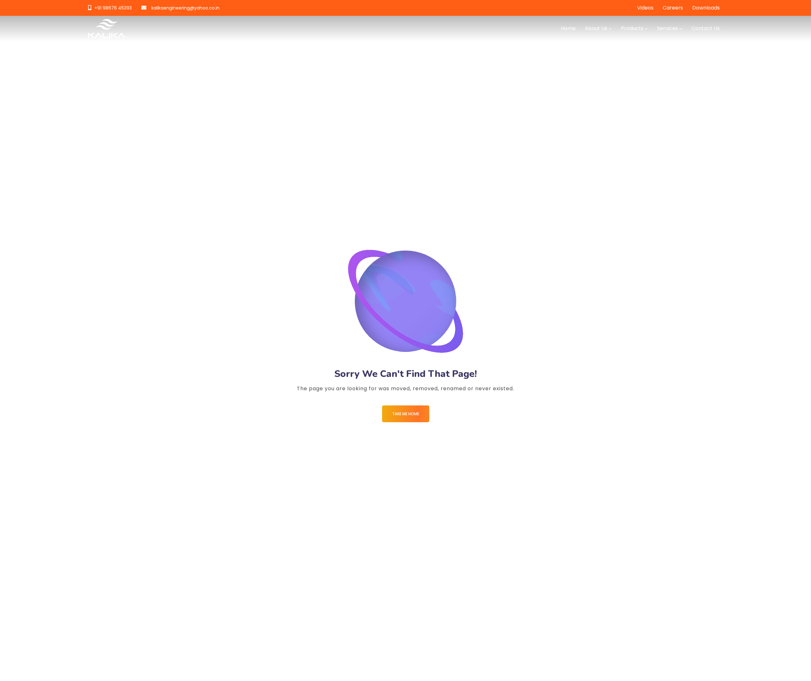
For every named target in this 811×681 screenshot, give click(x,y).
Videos (645, 7)
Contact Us (706, 28)
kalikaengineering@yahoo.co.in (185, 8)
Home (568, 28)
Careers (673, 7)
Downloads (706, 7)
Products (632, 28)
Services (667, 28)
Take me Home (405, 414)
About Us (596, 28)
